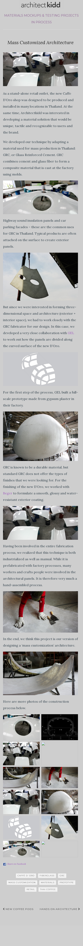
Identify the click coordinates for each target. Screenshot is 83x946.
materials (47, 882)
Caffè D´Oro (26, 875)
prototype (67, 882)
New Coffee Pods (19, 909)
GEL (71, 333)
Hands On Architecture (59, 909)
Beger (7, 493)
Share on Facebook (16, 864)
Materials (13, 15)
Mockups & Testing (42, 15)
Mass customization (22, 882)
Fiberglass (47, 875)
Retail (31, 889)
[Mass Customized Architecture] (40, 69)
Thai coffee (48, 889)
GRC (62, 875)
